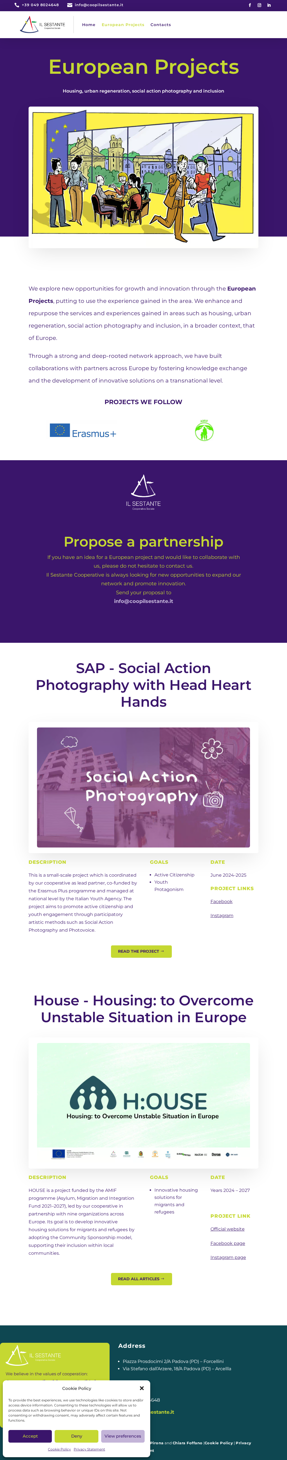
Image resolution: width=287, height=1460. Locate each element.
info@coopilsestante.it (143, 601)
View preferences (123, 1436)
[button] (142, 1388)
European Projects (123, 24)
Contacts (161, 24)
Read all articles (138, 1278)
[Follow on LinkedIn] (269, 5)
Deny (76, 1436)
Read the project (138, 951)
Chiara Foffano (188, 1443)
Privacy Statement (89, 1449)
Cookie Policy (59, 1449)
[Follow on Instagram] (259, 5)
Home (89, 24)
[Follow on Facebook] (250, 5)
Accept (30, 1436)
